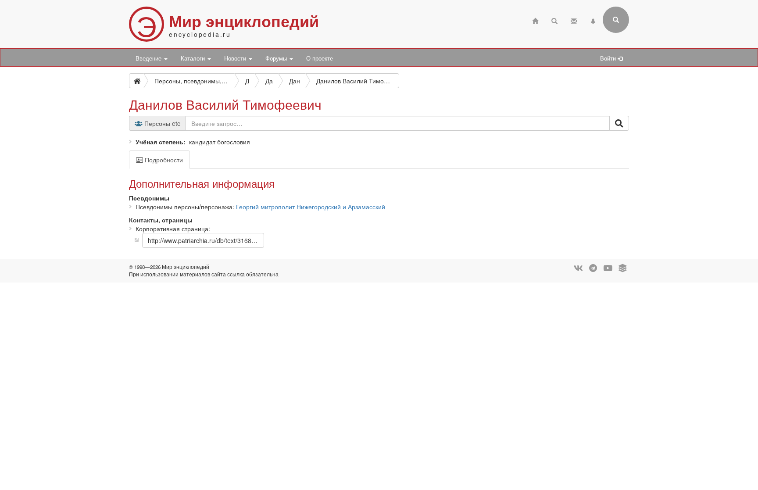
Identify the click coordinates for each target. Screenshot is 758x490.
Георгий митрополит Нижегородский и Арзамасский (310, 206)
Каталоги (194, 58)
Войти (609, 58)
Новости (236, 58)
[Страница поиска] (554, 20)
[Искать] (619, 123)
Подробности (163, 159)
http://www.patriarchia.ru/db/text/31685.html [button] (206, 240)
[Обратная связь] (573, 20)
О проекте (319, 58)
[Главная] (535, 20)
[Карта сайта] (593, 20)
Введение (149, 58)
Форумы (277, 58)
